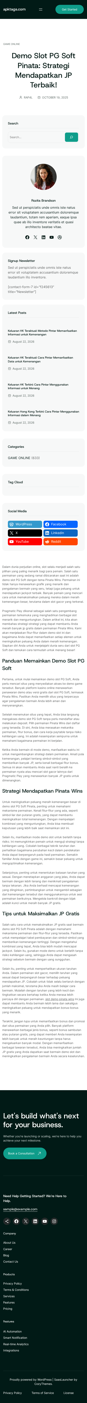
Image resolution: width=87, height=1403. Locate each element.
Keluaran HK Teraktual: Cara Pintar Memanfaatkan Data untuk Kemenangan (40, 359)
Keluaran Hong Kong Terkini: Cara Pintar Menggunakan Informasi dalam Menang (43, 413)
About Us (9, 1242)
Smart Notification (15, 1337)
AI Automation (12, 1331)
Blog (6, 1255)
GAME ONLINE (11, 44)
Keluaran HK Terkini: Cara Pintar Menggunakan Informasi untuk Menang (38, 386)
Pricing (7, 1308)
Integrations (11, 1350)
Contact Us (10, 1261)
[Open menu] (40, 9)
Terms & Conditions (16, 1289)
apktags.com (14, 9)
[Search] (71, 137)
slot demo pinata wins (59, 999)
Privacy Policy (12, 1283)
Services (9, 1296)
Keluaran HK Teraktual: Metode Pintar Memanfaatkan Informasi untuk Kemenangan (42, 332)
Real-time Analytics (16, 1344)
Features (9, 1302)
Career (7, 1249)
